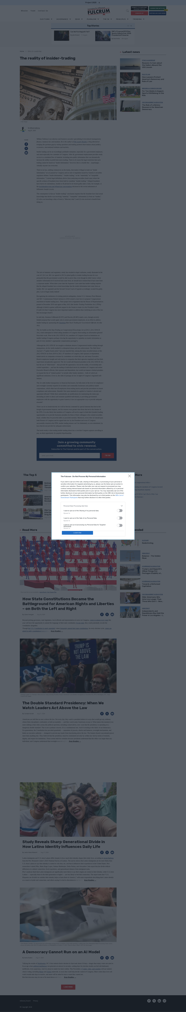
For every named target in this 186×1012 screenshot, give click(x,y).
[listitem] (93, 506)
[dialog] (93, 506)
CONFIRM (77, 533)
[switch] (119, 510)
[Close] (130, 477)
